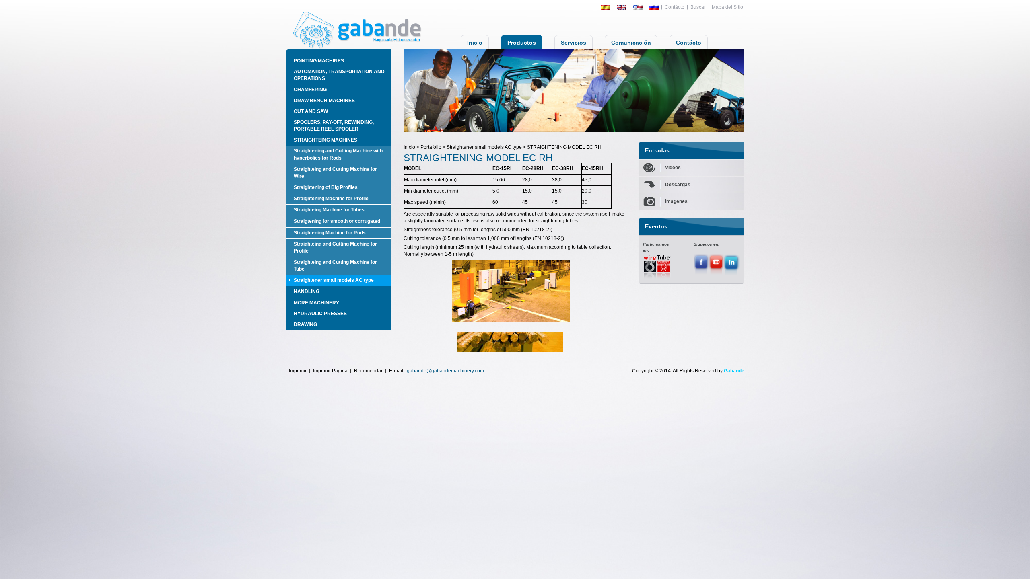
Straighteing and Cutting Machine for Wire (335, 172)
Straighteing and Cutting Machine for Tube (335, 265)
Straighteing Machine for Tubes (329, 210)
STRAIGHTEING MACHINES (325, 140)
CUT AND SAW (311, 111)
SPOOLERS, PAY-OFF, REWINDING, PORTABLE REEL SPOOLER (334, 125)
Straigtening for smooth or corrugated (337, 221)
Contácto (674, 7)
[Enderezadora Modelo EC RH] (511, 291)
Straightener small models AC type (334, 280)
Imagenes (676, 201)
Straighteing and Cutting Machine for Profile (335, 247)
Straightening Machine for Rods (330, 233)
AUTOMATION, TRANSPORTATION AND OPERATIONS (339, 75)
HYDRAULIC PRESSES (320, 313)
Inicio (474, 42)
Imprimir (298, 371)
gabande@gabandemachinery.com (445, 371)
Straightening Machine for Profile (331, 198)
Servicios (573, 42)
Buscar (698, 7)
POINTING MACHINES (319, 61)
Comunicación (631, 42)
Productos (521, 42)
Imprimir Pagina (330, 371)
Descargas (677, 184)
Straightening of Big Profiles (326, 187)
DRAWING (305, 324)
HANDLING (306, 291)
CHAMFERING (310, 89)
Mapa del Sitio (727, 7)
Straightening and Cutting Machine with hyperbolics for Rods (338, 154)
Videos (673, 167)
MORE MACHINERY (316, 303)
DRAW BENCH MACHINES (324, 100)
